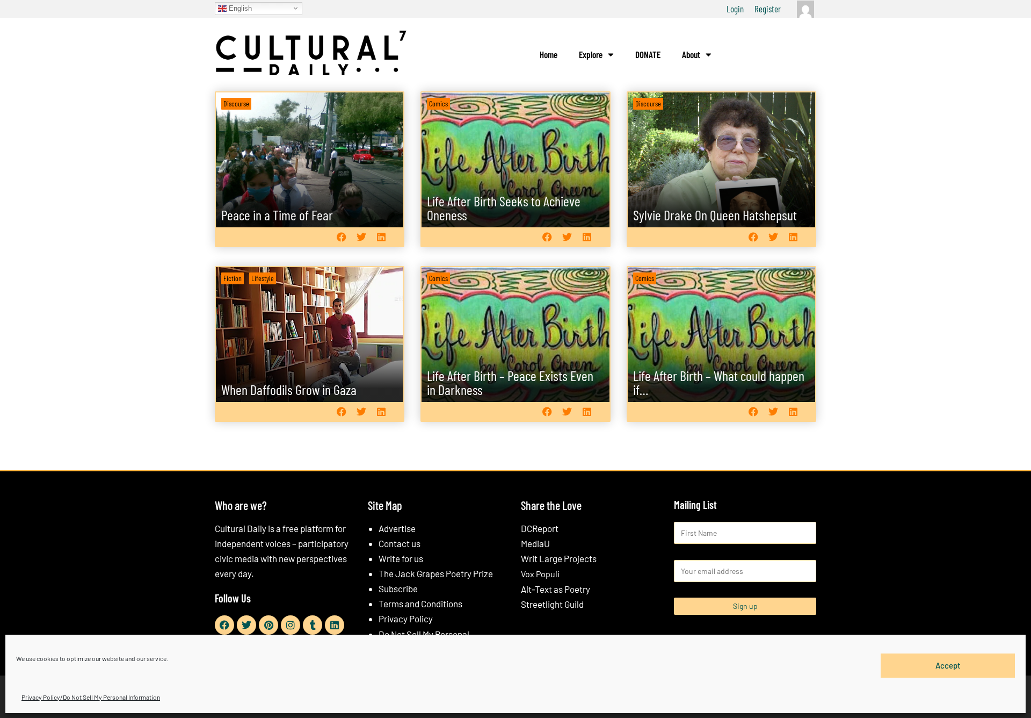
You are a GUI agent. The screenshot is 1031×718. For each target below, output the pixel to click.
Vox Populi (540, 574)
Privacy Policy (406, 618)
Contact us (399, 543)
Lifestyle (262, 278)
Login (735, 8)
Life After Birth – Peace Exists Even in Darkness (510, 382)
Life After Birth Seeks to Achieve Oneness (503, 207)
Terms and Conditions (420, 603)
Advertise (397, 528)
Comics (438, 103)
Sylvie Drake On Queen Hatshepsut (715, 214)
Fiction (232, 278)
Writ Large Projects (559, 558)
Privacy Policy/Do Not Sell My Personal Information (90, 697)
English (239, 8)
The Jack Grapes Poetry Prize (436, 573)
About (691, 54)
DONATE (647, 54)
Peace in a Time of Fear (277, 214)
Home (548, 54)
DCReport (539, 528)
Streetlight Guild (552, 604)
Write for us (401, 558)
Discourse (236, 103)
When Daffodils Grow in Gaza (289, 389)
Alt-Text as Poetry (555, 589)
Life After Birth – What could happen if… (718, 382)
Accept (948, 665)
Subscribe (398, 588)
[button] (341, 236)
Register (767, 8)
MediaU (535, 543)
